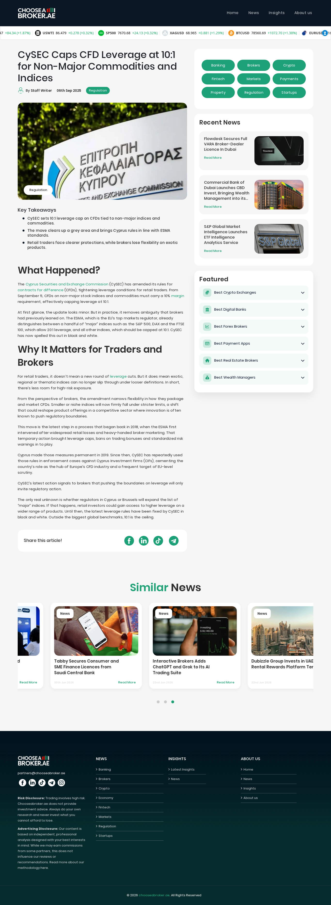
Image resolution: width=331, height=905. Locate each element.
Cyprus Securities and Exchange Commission (67, 284)
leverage (118, 376)
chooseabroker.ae (154, 895)
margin (177, 295)
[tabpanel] (67, 646)
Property (218, 92)
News (253, 12)
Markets (254, 78)
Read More (213, 158)
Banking (218, 65)
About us (303, 12)
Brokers (253, 65)
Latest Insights (183, 769)
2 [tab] (165, 698)
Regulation (98, 90)
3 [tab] (172, 698)
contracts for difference (40, 289)
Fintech (218, 78)
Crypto (289, 65)
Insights (277, 12)
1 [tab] (158, 698)
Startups (289, 92)
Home (233, 12)
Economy (106, 798)
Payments (289, 78)
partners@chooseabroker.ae (41, 773)
